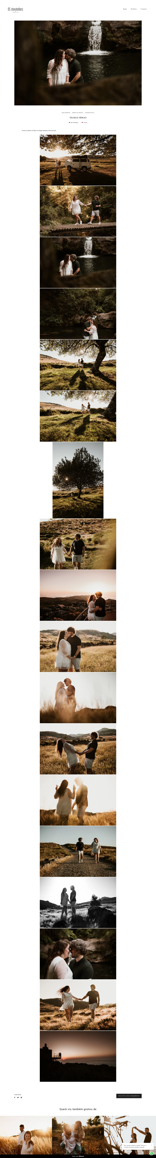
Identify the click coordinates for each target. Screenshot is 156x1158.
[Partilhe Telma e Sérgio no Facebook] (14, 1063)
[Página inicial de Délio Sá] (17, 9)
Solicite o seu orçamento (129, 1062)
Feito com (78, 1156)
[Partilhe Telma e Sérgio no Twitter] (18, 1063)
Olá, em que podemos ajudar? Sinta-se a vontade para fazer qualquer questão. (135, 1146)
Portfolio (134, 9)
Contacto (144, 9)
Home (125, 9)
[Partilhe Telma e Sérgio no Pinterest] (21, 1063)
